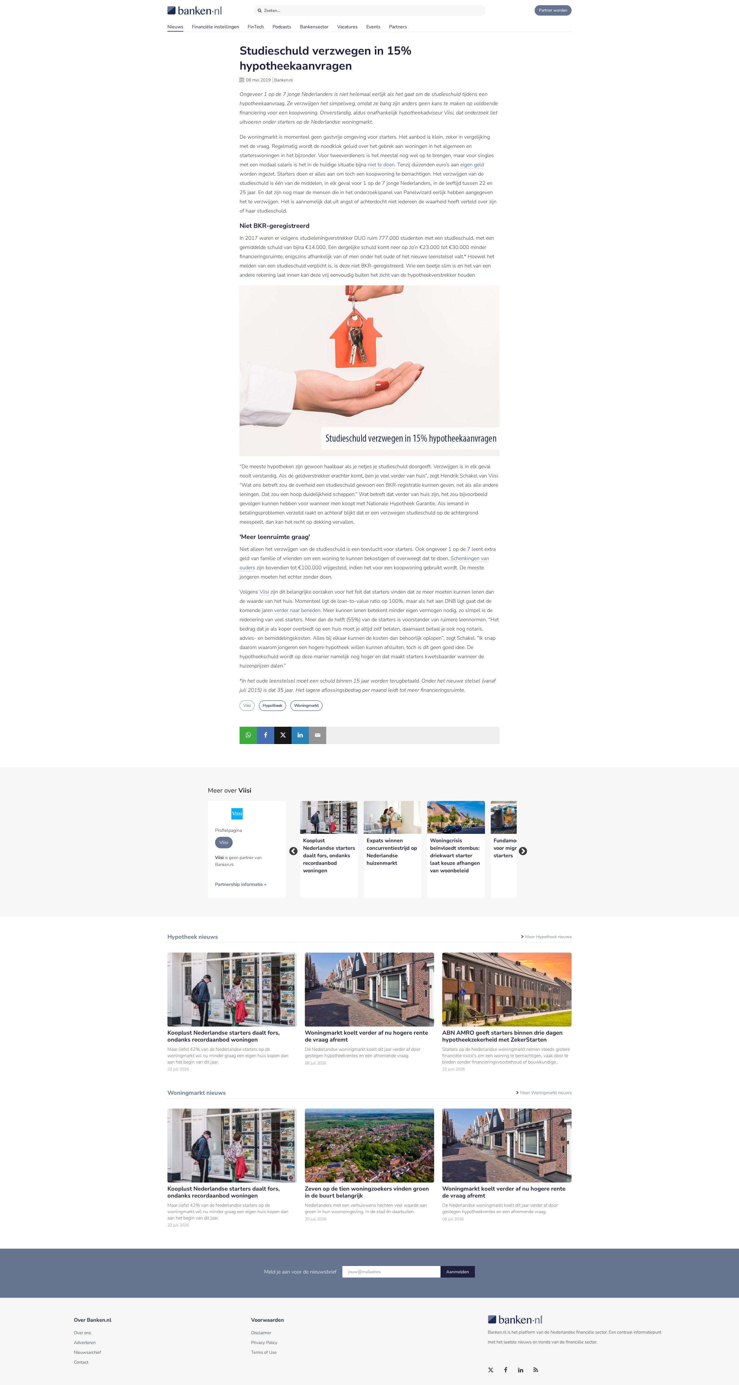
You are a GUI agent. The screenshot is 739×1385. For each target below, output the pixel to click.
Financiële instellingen (215, 27)
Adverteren (85, 1342)
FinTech (256, 27)
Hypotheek (272, 705)
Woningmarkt (306, 705)
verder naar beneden (297, 610)
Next (521, 849)
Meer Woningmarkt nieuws (546, 1093)
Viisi (264, 591)
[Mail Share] (317, 735)
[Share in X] (283, 735)
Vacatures (347, 27)
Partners (398, 27)
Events (373, 27)
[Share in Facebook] (265, 735)
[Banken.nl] (180, 6)
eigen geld (472, 164)
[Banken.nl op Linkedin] (521, 1370)
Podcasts (282, 27)
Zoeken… (271, 10)
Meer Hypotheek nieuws (548, 937)
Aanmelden (457, 1272)
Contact (81, 1362)
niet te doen (381, 164)
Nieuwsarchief (87, 1352)
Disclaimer (261, 1333)
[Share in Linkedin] (300, 735)
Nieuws (175, 27)
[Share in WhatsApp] (248, 735)
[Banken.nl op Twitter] (491, 1370)
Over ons (82, 1333)
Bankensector (314, 27)
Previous (291, 849)
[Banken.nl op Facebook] (506, 1370)
